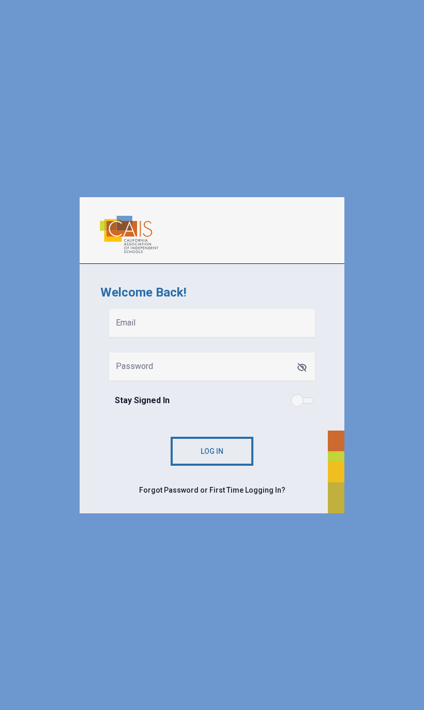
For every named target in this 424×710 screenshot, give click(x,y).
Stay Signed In (142, 400)
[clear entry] (302, 367)
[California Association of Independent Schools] (218, 234)
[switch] (303, 400)
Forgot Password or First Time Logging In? (212, 490)
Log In (212, 451)
